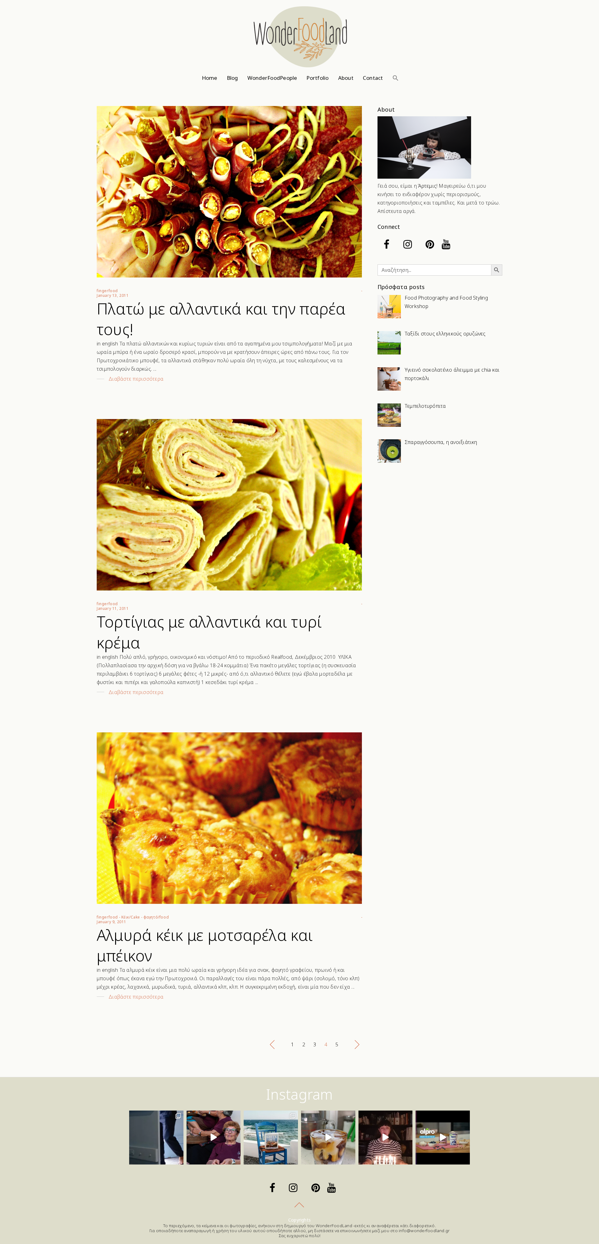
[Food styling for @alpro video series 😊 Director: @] (443, 1138)
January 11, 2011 (113, 608)
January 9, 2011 (111, 921)
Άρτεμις (427, 185)
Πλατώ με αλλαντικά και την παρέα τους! (221, 319)
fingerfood (107, 290)
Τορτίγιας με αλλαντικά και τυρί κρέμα (209, 632)
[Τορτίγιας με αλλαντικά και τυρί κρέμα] (229, 505)
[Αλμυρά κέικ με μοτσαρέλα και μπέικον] (229, 818)
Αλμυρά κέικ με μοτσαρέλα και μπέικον (205, 945)
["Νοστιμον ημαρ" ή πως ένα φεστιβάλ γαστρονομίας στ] (214, 1138)
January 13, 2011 (113, 295)
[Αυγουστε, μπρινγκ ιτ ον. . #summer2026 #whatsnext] (156, 1138)
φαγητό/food (156, 917)
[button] (395, 78)
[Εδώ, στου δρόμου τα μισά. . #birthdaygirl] (385, 1138)
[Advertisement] (439, 518)
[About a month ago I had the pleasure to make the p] (271, 1138)
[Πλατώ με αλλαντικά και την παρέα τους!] (229, 191)
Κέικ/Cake (130, 917)
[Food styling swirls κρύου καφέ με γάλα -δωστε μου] (328, 1138)
